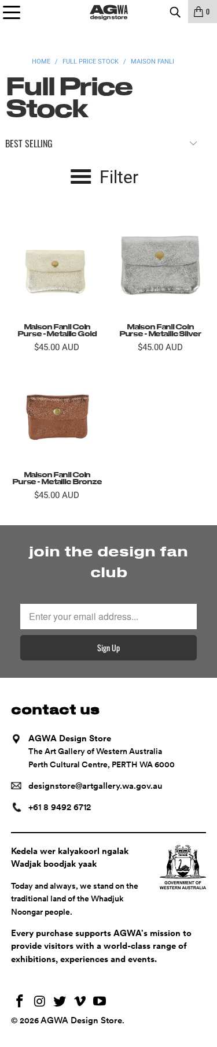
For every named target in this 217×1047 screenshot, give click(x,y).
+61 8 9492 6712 (59, 807)
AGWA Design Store (81, 1020)
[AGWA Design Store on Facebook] (19, 1002)
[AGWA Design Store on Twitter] (60, 1002)
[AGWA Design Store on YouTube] (100, 1002)
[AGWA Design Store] (108, 11)
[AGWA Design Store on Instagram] (40, 1002)
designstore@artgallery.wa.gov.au (95, 786)
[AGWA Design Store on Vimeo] (80, 1002)
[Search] (174, 11)
